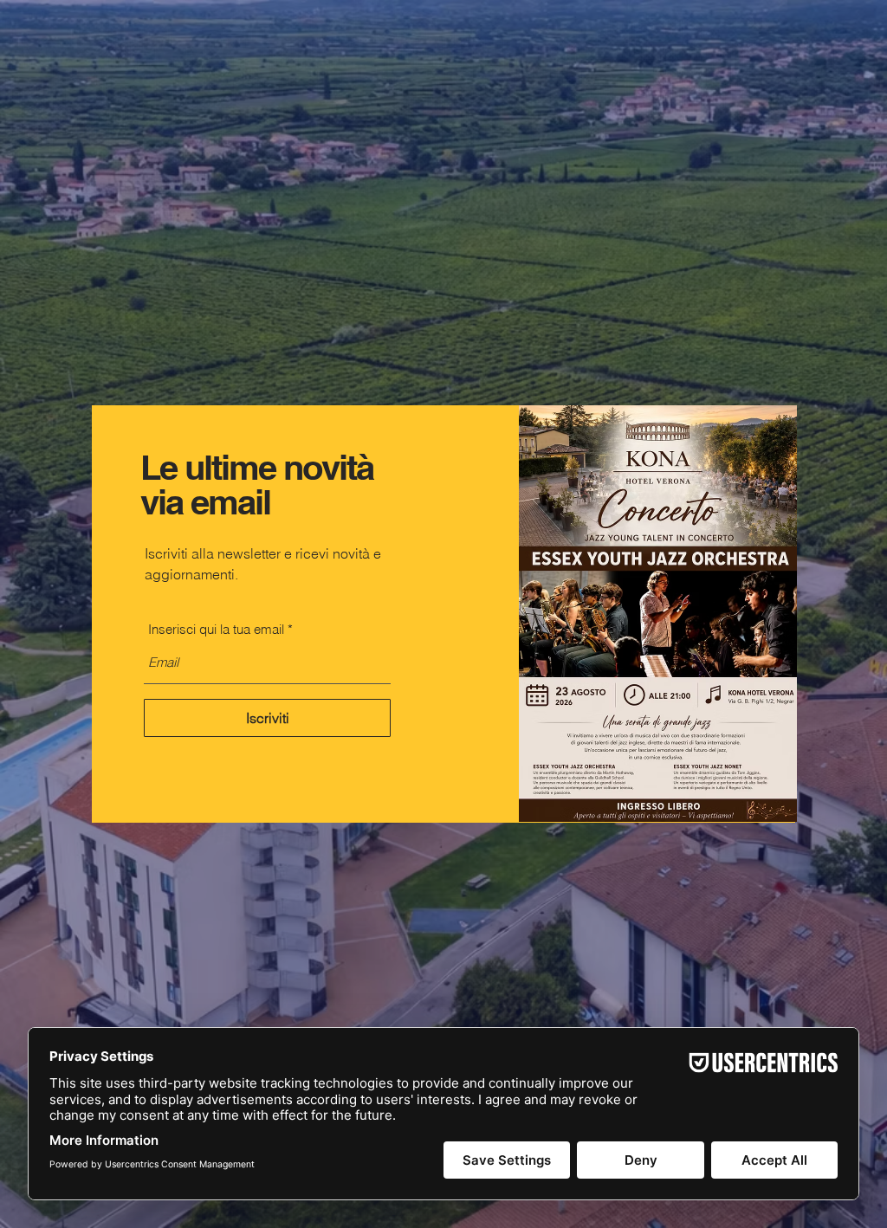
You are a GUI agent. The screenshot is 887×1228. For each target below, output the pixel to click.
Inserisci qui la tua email (216, 629)
